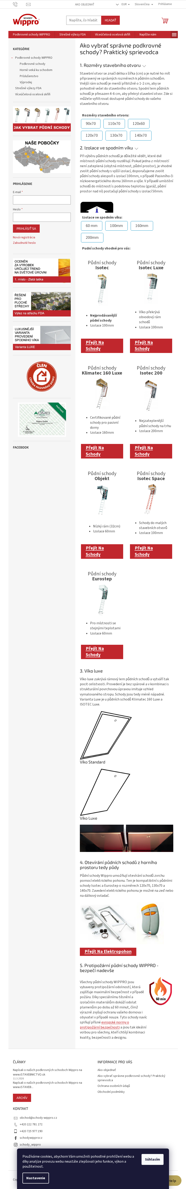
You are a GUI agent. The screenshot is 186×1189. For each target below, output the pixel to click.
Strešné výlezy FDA (28, 88)
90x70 (91, 123)
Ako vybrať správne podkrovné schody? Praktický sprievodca (131, 1078)
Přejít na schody (95, 345)
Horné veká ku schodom (36, 70)
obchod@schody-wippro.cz (38, 1118)
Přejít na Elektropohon (108, 951)
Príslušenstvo (29, 76)
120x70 (92, 135)
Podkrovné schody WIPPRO (33, 57)
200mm (92, 237)
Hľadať (110, 20)
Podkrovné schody (32, 64)
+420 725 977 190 (31, 1131)
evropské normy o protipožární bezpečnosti (104, 1025)
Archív (22, 1098)
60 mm (92, 226)
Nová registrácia (24, 237)
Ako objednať (84, 5)
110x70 (114, 123)
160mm (141, 226)
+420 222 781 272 (31, 1124)
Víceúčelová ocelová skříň (32, 94)
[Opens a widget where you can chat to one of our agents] (169, 1181)
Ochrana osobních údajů (114, 1086)
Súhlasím (152, 1159)
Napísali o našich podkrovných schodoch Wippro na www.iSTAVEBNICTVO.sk (47, 1072)
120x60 (139, 123)
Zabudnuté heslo (24, 243)
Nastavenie (35, 1178)
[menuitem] (31, 34)
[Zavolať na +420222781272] (19, 4)
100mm (116, 226)
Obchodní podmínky (111, 1092)
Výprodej (26, 82)
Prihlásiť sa (26, 228)
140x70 (141, 135)
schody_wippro (30, 1144)
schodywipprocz (31, 1138)
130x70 (116, 135)
